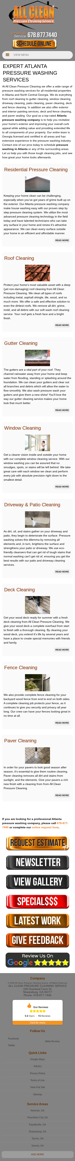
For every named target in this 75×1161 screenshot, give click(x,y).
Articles (38, 1066)
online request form (45, 827)
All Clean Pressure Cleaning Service (37, 985)
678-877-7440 (42, 995)
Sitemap (37, 1094)
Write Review (52, 1041)
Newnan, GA (37, 1110)
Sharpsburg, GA (37, 1131)
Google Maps (37, 1059)
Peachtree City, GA (37, 1117)
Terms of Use (37, 1080)
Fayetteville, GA (37, 1124)
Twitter (11, 1045)
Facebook (13, 1038)
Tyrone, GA (38, 1138)
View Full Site (37, 1087)
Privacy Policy (37, 1073)
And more (37, 1154)
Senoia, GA (37, 1145)
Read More (62, 240)
